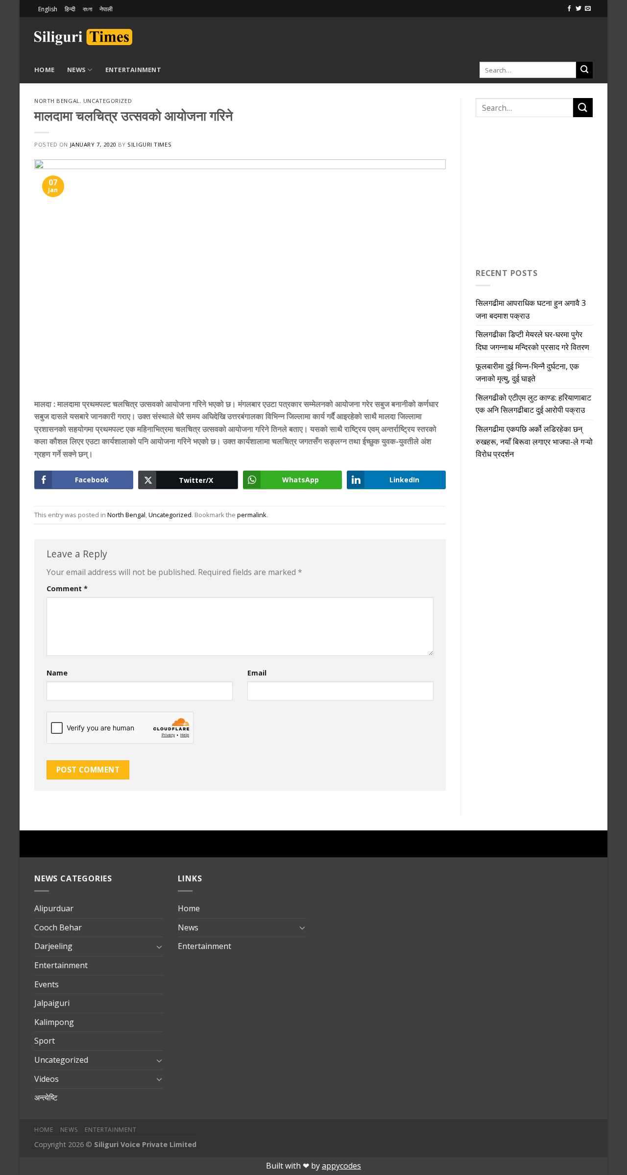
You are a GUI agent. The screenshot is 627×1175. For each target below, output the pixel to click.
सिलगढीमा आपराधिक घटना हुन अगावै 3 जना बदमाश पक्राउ (531, 309)
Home (44, 69)
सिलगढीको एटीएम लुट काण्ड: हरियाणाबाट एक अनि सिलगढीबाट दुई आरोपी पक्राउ (533, 404)
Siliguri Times (149, 144)
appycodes (341, 1165)
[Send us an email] (588, 8)
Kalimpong (54, 1022)
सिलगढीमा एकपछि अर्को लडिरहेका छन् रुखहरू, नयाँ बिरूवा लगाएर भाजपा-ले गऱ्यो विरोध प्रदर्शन (534, 441)
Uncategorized (107, 100)
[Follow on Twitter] (578, 8)
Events (46, 984)
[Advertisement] (478, 35)
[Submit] (584, 70)
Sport (44, 1040)
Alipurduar (53, 908)
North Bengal (57, 100)
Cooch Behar (58, 927)
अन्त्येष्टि (45, 1097)
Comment (67, 588)
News (76, 69)
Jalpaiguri (52, 1003)
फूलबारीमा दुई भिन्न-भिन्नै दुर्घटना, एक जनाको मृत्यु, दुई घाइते (527, 372)
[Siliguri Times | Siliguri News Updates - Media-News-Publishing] (83, 37)
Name (57, 672)
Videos (46, 1079)
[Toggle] (159, 946)
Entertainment (133, 69)
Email (256, 672)
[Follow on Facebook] (569, 8)
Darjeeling (53, 946)
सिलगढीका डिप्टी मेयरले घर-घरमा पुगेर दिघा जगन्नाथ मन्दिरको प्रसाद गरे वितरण (532, 340)
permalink (251, 514)
